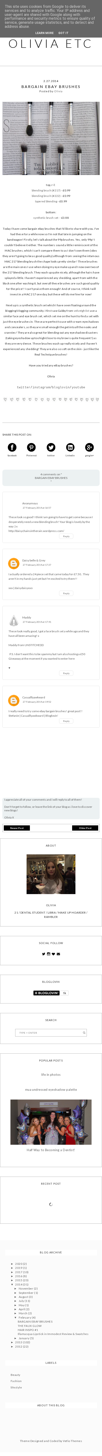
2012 (19, 1346)
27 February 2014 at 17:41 (37, 622)
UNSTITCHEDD (34, 645)
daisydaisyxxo (23, 588)
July (22, 1301)
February (25, 1317)
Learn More (44, 33)
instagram (41, 387)
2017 (19, 1272)
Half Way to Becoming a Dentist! (51, 1150)
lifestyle (16, 1387)
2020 (19, 1264)
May (22, 1305)
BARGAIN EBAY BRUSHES (35, 1321)
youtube (78, 387)
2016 (19, 1276)
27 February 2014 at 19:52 (37, 702)
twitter (24, 387)
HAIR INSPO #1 (28, 1330)
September (26, 1293)
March (23, 1313)
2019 (19, 1268)
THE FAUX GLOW (30, 1326)
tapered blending (46, 201)
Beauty (15, 1375)
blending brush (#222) (46, 196)
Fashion (16, 1381)
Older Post (85, 828)
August (24, 1297)
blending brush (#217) (46, 190)
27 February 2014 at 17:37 (37, 565)
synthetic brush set (46, 217)
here (72, 658)
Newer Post (17, 828)
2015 (19, 1280)
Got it (63, 33)
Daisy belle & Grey (33, 560)
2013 (19, 1342)
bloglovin (61, 387)
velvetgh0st (82, 310)
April (22, 1309)
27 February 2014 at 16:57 (37, 507)
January (24, 1338)
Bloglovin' (52, 715)
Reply (66, 536)
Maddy (26, 617)
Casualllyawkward (33, 697)
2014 (19, 1284)
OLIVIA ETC (51, 43)
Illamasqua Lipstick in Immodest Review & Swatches (53, 1334)
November (26, 1288)
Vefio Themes (72, 1441)
